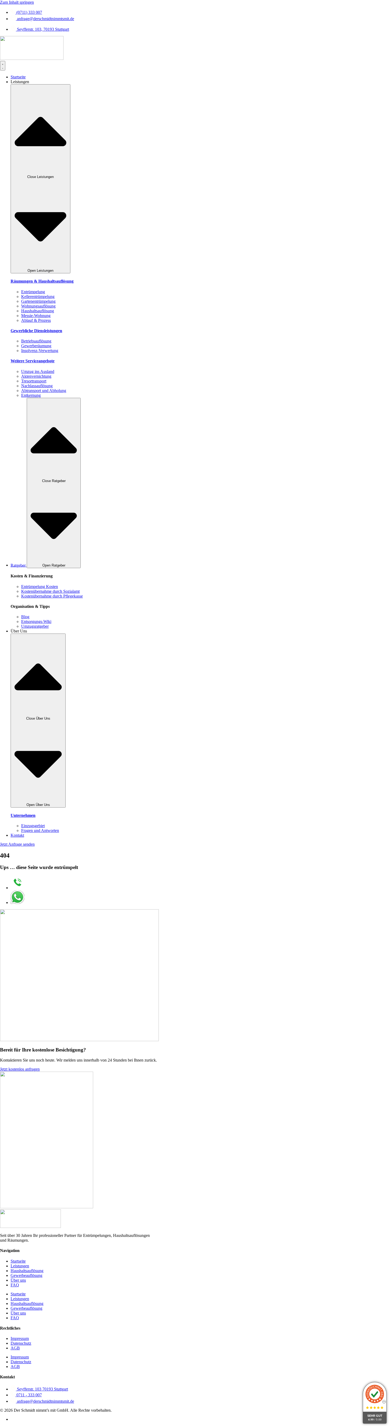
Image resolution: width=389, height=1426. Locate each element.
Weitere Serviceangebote (33, 361)
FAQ (15, 1285)
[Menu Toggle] (2, 65)
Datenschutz (21, 1343)
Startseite (18, 1261)
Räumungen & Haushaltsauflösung (42, 281)
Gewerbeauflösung (26, 1275)
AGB (15, 1348)
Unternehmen (23, 815)
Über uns (18, 1280)
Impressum (20, 1338)
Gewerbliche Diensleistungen (36, 330)
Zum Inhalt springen (17, 2)
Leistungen (20, 1266)
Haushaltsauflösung (27, 1270)
